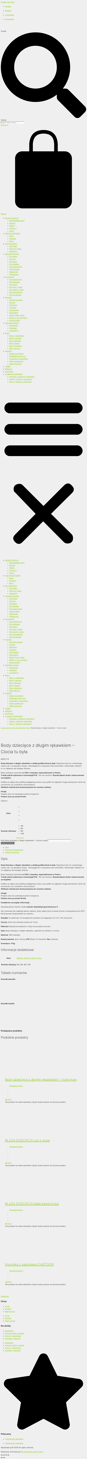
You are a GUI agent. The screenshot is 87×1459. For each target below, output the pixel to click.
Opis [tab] (7, 847)
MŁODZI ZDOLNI (11, 218)
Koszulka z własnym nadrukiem (21, 377)
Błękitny (20, 958)
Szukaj (3, 31)
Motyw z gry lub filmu (18, 318)
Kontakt (8, 6)
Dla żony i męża (15, 287)
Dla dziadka (14, 264)
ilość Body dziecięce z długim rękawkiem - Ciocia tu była (24, 840)
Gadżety (8, 351)
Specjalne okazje (12, 323)
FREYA (12, 226)
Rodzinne (13, 305)
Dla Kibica (9, 371)
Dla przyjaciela (15, 295)
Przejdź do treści (8, 2)
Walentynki (13, 272)
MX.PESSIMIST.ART (17, 221)
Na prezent (9, 277)
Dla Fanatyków (11, 244)
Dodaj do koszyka (8, 843)
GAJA (11, 231)
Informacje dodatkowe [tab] (14, 850)
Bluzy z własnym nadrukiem (20, 382)
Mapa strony (10, 1311)
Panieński (13, 328)
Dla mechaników (16, 292)
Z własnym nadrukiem (14, 374)
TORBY (8, 366)
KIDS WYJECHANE (12, 233)
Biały (33, 958)
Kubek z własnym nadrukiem (20, 379)
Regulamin (9, 1331)
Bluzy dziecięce (15, 346)
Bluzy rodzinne (15, 338)
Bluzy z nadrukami (16, 336)
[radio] (22, 807)
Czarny (39, 958)
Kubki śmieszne (15, 364)
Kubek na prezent (16, 354)
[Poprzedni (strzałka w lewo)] (2, 1457)
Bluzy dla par (14, 348)
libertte (12, 223)
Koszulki (12, 239)
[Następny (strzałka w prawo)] (4, 1457)
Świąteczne (14, 274)
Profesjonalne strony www (32, 1452)
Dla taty (12, 259)
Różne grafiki (14, 320)
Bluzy (11, 241)
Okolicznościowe (12, 254)
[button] (43, 471)
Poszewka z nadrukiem (18, 359)
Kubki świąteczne (16, 361)
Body (11, 236)
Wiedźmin (13, 251)
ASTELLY (13, 228)
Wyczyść (20, 838)
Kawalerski (13, 325)
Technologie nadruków (14, 1439)
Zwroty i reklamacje (13, 1336)
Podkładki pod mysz (17, 356)
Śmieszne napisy (16, 300)
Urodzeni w (14, 331)
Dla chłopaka (14, 282)
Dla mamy (13, 256)
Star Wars (13, 246)
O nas (7, 1306)
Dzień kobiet (14, 269)
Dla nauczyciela (15, 267)
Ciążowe (12, 308)
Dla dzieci (13, 285)
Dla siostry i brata (16, 290)
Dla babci (13, 262)
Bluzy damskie (15, 341)
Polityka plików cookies (14, 1333)
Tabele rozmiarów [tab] (12, 852)
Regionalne (13, 313)
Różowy (27, 958)
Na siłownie (14, 310)
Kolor (8, 813)
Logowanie (9, 15)
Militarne (8, 369)
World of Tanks (15, 249)
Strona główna (6, 728)
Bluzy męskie (14, 343)
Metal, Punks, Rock (17, 315)
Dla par (12, 302)
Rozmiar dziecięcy (8, 831)
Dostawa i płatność (13, 1338)
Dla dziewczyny (15, 279)
